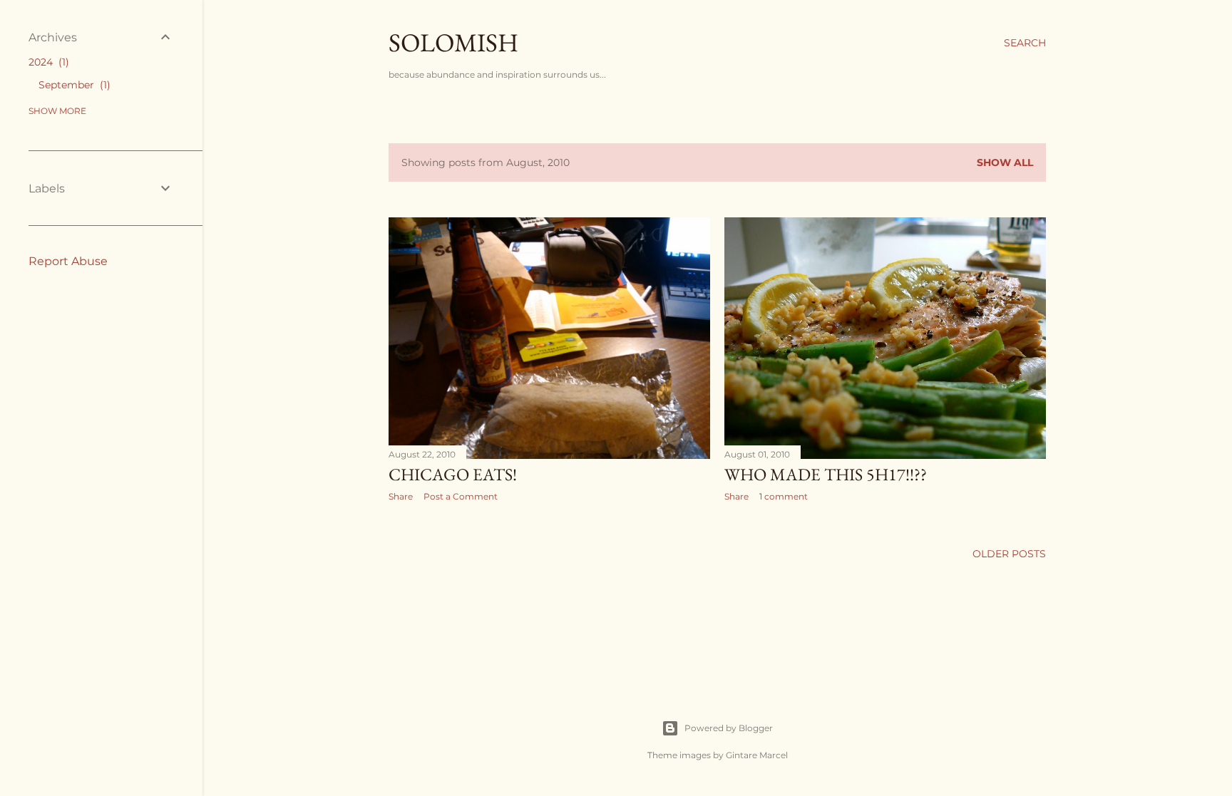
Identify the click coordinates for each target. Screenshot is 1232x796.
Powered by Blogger (728, 728)
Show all (1005, 162)
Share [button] (401, 496)
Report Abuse (68, 261)
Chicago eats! (453, 474)
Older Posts (1009, 553)
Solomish (453, 42)
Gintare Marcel (757, 755)
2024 (47, 62)
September (72, 84)
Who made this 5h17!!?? (825, 474)
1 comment (783, 496)
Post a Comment (460, 496)
